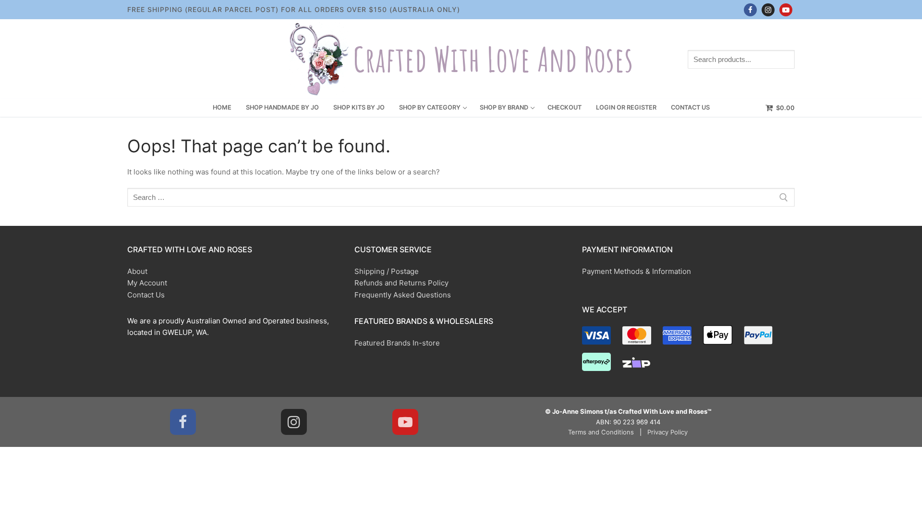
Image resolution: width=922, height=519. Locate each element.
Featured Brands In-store (397, 342)
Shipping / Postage (386, 271)
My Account (147, 282)
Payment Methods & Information (636, 271)
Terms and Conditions (601, 432)
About (137, 271)
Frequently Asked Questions (402, 294)
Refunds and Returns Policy (401, 282)
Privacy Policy (667, 432)
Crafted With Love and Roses (493, 59)
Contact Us (146, 294)
